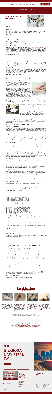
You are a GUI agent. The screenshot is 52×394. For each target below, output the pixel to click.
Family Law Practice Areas (14, 4)
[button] (44, 1)
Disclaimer (20, 386)
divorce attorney (10, 304)
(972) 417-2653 (23, 377)
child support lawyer (22, 304)
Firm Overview (32, 4)
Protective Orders (9, 283)
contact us (17, 277)
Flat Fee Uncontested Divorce (38, 385)
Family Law (41, 302)
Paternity (8, 284)
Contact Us (36, 4)
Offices (20, 4)
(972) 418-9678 (23, 384)
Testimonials (27, 4)
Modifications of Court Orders (11, 285)
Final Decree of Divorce (31, 117)
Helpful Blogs (23, 4)
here (10, 231)
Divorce (3, 302)
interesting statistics (19, 220)
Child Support (9, 282)
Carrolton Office (21, 379)
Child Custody (9, 281)
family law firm (40, 47)
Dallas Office (20, 373)
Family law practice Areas (11, 280)
